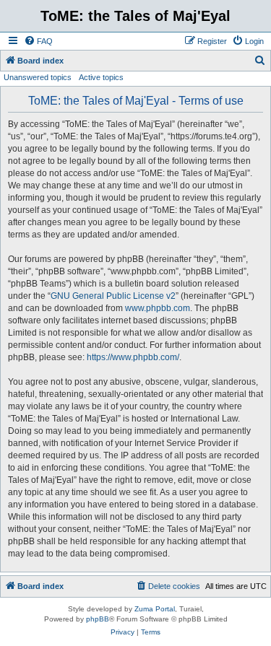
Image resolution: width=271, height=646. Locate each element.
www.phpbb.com (157, 308)
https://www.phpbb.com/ (133, 357)
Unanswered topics (38, 77)
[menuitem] (38, 41)
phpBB (97, 619)
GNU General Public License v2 (113, 296)
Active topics (101, 77)
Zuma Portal (154, 609)
